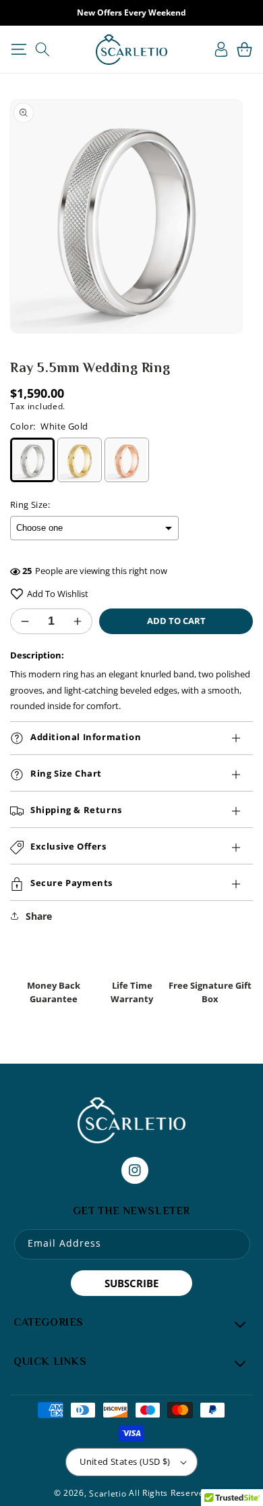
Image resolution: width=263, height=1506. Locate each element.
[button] (18, 49)
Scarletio (107, 1493)
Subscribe (131, 1283)
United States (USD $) (125, 1461)
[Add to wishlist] (17, 594)
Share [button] (39, 916)
